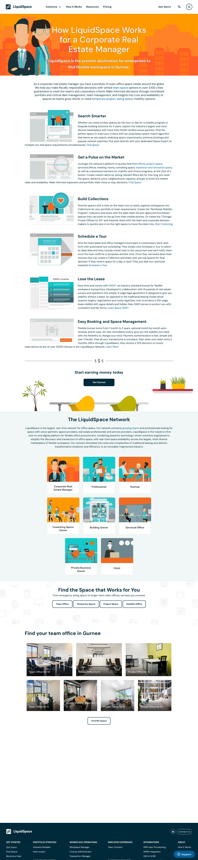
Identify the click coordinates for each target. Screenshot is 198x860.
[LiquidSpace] (19, 831)
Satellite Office (134, 604)
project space (154, 163)
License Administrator (81, 851)
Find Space (92, 145)
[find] (179, 7)
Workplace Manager (79, 847)
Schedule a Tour (98, 265)
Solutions (51, 6)
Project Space (110, 604)
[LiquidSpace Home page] (19, 6)
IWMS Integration (152, 851)
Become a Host (13, 856)
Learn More (112, 346)
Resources (92, 6)
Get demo (164, 6)
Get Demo (11, 847)
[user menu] (189, 7)
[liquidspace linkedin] (173, 831)
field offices (138, 163)
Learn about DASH (118, 307)
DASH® (112, 285)
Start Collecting (164, 224)
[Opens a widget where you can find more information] (184, 854)
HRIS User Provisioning (154, 847)
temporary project (104, 99)
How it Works (74, 6)
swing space (125, 99)
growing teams (131, 428)
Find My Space (99, 721)
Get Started (99, 382)
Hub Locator (39, 851)
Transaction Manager (80, 856)
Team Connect (115, 847)
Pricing (107, 6)
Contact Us (184, 831)
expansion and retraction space (154, 167)
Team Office (62, 604)
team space (120, 88)
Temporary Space (86, 604)
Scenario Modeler (41, 847)
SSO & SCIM (149, 856)
